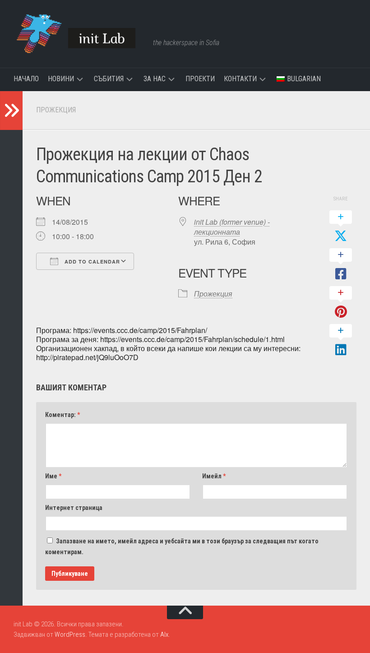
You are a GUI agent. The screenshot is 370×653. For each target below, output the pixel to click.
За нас (154, 78)
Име (53, 476)
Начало (26, 78)
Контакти (240, 78)
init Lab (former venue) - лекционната (232, 227)
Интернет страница (73, 507)
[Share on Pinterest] (340, 303)
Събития (109, 78)
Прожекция (56, 110)
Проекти (200, 78)
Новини (61, 78)
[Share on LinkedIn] (340, 340)
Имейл (214, 476)
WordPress (70, 634)
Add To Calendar (91, 261)
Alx (164, 634)
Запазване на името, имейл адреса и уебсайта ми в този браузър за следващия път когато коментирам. (182, 546)
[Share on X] (340, 227)
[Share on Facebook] (340, 265)
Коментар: (62, 414)
